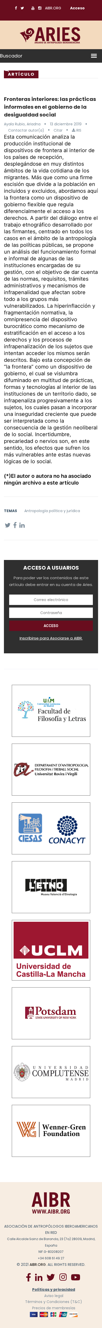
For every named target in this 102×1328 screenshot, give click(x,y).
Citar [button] (58, 130)
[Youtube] (75, 1277)
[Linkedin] (38, 1277)
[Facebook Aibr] (28, 1277)
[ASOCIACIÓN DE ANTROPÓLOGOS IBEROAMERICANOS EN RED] (51, 1202)
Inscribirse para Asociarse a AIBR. (51, 638)
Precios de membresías (53, 1308)
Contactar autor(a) (26, 130)
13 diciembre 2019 (66, 124)
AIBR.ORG (53, 8)
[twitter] (51, 1277)
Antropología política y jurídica (52, 510)
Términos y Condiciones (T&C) (53, 1301)
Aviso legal (53, 1295)
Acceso (77, 8)
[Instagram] (63, 1277)
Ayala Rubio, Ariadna (22, 124)
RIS (78, 130)
